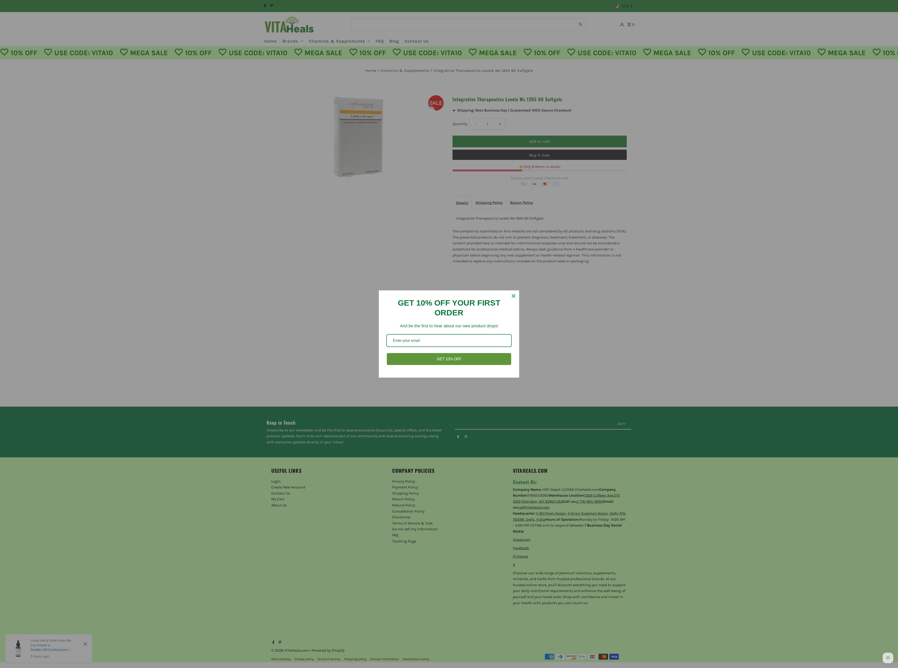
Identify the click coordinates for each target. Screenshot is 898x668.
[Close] (513, 296)
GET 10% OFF (449, 359)
